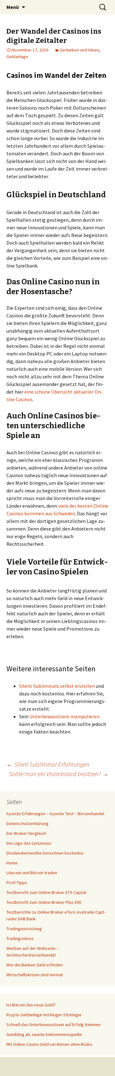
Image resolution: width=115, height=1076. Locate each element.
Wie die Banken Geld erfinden (34, 965)
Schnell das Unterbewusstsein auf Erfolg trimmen (53, 1024)
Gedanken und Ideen (79, 50)
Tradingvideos (20, 938)
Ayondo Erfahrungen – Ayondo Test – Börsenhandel (55, 813)
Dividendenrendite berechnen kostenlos (45, 853)
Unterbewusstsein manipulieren (64, 716)
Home (12, 863)
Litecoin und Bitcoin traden (31, 873)
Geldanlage (17, 56)
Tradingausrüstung (24, 928)
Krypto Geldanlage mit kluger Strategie (43, 1015)
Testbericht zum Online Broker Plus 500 (43, 902)
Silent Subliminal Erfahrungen (47, 764)
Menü (12, 7)
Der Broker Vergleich (26, 833)
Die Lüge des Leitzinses (28, 843)
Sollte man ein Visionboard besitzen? (59, 774)
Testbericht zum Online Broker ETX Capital (46, 892)
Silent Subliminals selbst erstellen (57, 686)
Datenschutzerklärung (27, 823)
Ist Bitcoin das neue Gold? (31, 1005)
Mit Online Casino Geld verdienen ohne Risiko (49, 1044)
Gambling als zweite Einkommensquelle (44, 1034)
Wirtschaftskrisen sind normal (34, 975)
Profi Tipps (16, 882)
